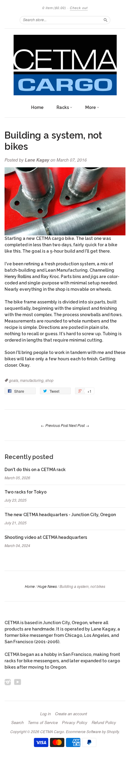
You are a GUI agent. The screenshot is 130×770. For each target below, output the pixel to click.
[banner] (65, 65)
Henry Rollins (18, 276)
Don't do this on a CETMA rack (35, 469)
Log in (45, 714)
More (91, 107)
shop (49, 380)
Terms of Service (43, 722)
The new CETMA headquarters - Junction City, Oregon (60, 514)
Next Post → (79, 425)
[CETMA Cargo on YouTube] (17, 682)
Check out (79, 7)
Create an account (71, 714)
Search (17, 722)
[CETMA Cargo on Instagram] (8, 682)
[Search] (105, 20)
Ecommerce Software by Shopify (92, 731)
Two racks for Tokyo (26, 492)
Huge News (47, 586)
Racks (63, 107)
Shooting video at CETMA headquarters (46, 537)
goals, (14, 380)
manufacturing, (32, 380)
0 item (54, 7)
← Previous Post (54, 425)
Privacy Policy (74, 722)
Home (37, 107)
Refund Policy (104, 722)
